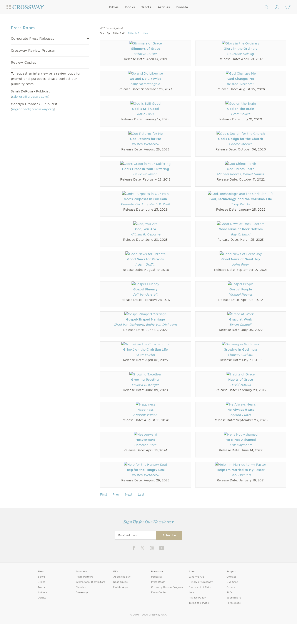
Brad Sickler (240, 114)
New (145, 33)
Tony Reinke (240, 204)
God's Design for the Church (240, 139)
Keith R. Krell (159, 204)
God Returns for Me (145, 139)
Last (141, 494)
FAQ (229, 592)
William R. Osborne (145, 234)
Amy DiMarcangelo (145, 84)
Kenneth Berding (134, 204)
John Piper (240, 264)
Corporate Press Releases (32, 39)
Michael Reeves (229, 174)
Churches (81, 587)
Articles (164, 7)
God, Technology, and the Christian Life (240, 199)
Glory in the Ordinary (240, 48)
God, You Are (145, 229)
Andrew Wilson (145, 415)
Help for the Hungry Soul (145, 470)
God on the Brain (240, 109)
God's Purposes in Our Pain (145, 199)
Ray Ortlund (240, 234)
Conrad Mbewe (240, 144)
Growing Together (145, 379)
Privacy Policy (197, 597)
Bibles (114, 7)
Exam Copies (159, 592)
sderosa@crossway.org (30, 96)
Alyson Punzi (240, 415)
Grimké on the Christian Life (145, 349)
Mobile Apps (120, 587)
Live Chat (232, 582)
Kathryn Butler (145, 54)
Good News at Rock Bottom (241, 229)
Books (130, 7)
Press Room (158, 582)
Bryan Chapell (241, 324)
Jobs (191, 592)
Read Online (120, 582)
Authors (42, 592)
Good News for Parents (145, 259)
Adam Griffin (145, 264)
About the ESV (122, 576)
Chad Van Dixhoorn (129, 324)
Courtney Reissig (240, 54)
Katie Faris (145, 114)
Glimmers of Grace (145, 48)
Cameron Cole (145, 445)
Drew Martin (145, 354)
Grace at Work (240, 319)
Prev (116, 494)
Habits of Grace (240, 379)
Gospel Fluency (145, 289)
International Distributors (90, 582)
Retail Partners (84, 576)
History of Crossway (201, 582)
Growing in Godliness (241, 349)
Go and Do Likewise (145, 78)
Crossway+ (82, 592)
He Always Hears (240, 409)
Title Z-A (134, 33)
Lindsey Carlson (240, 354)
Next (128, 494)
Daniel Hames (253, 174)
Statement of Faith (200, 587)
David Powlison (145, 174)
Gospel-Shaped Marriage (145, 319)
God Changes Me (240, 78)
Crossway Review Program (34, 51)
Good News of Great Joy (240, 259)
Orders (231, 587)
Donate (182, 7)
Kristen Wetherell (240, 84)
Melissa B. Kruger (145, 385)
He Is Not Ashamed (240, 440)
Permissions (233, 603)
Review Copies (23, 63)
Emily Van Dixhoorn (161, 324)
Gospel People (240, 289)
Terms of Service (199, 603)
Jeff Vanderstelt (145, 294)
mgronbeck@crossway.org (33, 109)
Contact (231, 576)
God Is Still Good (145, 109)
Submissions (234, 597)
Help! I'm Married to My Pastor (241, 470)
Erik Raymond (241, 445)
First (103, 494)
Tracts (146, 7)
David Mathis (240, 385)
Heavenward (145, 440)
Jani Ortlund (241, 475)
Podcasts (156, 576)
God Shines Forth (240, 169)
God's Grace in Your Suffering (145, 169)
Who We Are (196, 576)
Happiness (145, 409)
